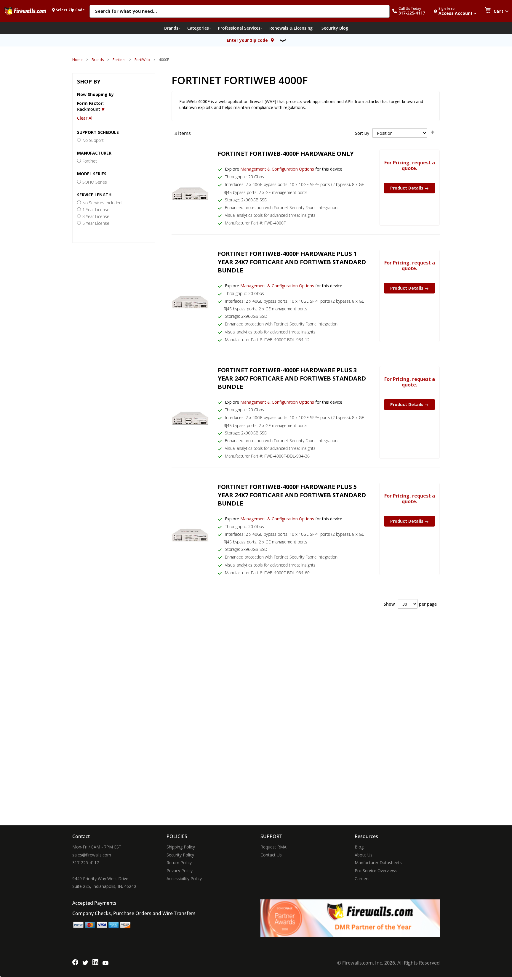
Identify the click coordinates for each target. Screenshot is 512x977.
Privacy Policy (180, 870)
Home (77, 59)
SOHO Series (94, 182)
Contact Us (271, 855)
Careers (362, 878)
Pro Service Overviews (376, 870)
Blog (359, 847)
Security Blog (334, 28)
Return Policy (179, 862)
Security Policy (180, 855)
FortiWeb (142, 59)
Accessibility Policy (184, 878)
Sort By (362, 133)
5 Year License (95, 223)
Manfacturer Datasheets (378, 862)
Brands (98, 59)
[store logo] (25, 11)
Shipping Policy (181, 847)
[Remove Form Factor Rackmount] (103, 109)
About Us (363, 855)
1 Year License (95, 209)
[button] (412, 11)
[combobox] (239, 11)
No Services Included (101, 203)
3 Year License (95, 216)
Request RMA (273, 847)
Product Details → (409, 188)
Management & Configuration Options (277, 169)
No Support (93, 140)
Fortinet (119, 59)
